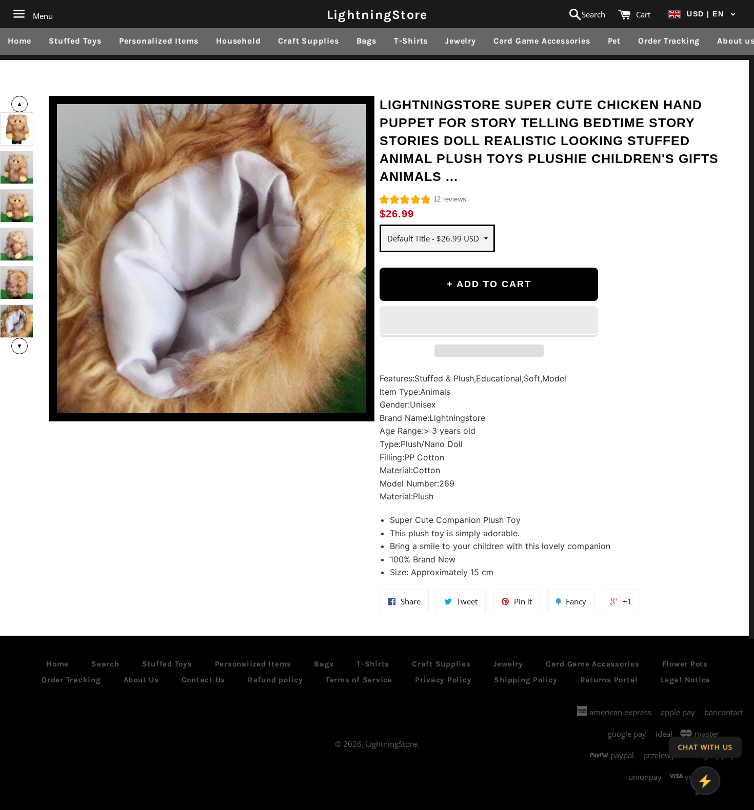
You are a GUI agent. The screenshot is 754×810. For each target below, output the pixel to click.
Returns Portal (609, 679)
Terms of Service (359, 679)
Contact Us (204, 679)
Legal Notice (685, 679)
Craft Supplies (308, 41)
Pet (614, 41)
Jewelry (460, 41)
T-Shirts (411, 41)
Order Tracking (669, 41)
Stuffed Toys (75, 41)
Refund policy (275, 679)
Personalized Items (159, 41)
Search (105, 664)
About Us (141, 679)
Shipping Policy (525, 679)
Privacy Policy (443, 679)
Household (238, 41)
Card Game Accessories (541, 41)
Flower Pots (685, 664)
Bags (366, 41)
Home (19, 41)
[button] (702, 14)
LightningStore (377, 14)
